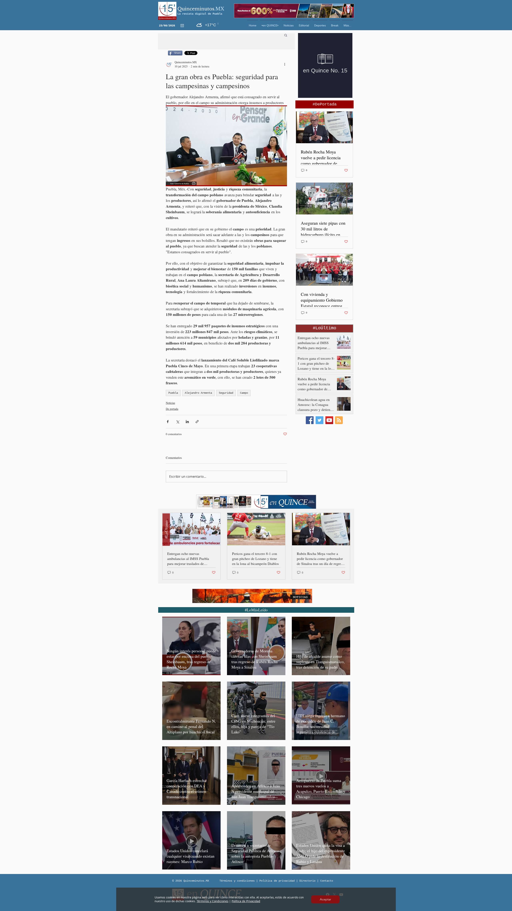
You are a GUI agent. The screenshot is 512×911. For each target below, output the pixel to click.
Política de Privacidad (246, 901)
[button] (325, 899)
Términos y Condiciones (212, 901)
